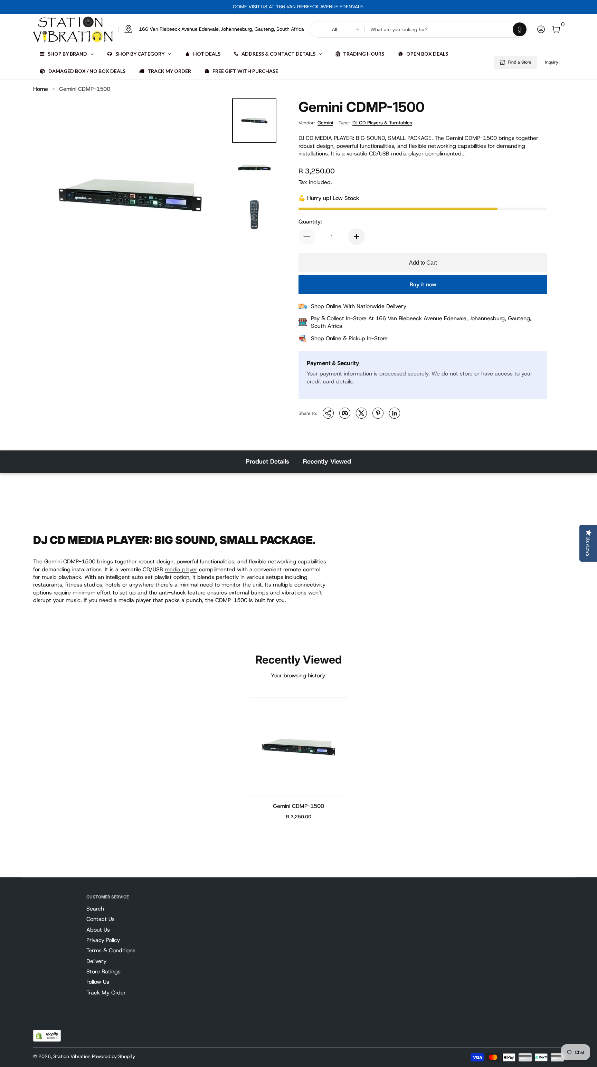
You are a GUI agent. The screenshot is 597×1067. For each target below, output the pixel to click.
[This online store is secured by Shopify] (47, 1036)
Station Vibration (72, 1056)
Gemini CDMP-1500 (84, 89)
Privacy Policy (103, 940)
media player (181, 569)
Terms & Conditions (110, 950)
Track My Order (106, 992)
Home (40, 89)
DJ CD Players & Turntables (382, 123)
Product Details (267, 461)
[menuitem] (123, 909)
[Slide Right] (369, 6)
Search (95, 908)
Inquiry (551, 62)
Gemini (325, 123)
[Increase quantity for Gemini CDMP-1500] (356, 236)
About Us (98, 929)
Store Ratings (103, 971)
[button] (520, 29)
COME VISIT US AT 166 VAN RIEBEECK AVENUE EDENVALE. (298, 6)
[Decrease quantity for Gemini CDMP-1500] (306, 236)
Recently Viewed (327, 461)
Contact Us (100, 919)
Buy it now (423, 284)
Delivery (96, 961)
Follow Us (97, 981)
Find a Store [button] (519, 62)
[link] (211, 29)
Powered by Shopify (113, 1056)
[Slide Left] (227, 6)
